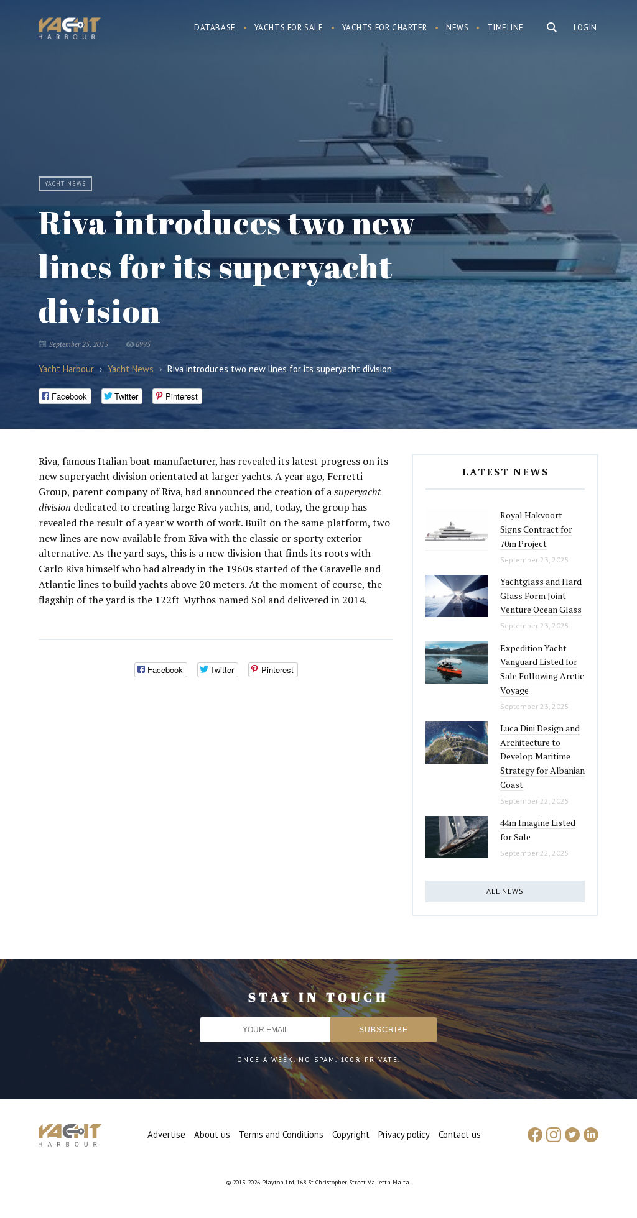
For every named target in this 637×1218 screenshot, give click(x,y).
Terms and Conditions (281, 1134)
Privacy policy (404, 1134)
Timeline (505, 27)
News (457, 27)
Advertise (166, 1134)
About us (212, 1134)
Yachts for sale (288, 27)
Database (215, 27)
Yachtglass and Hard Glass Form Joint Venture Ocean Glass (541, 595)
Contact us (460, 1134)
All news (505, 890)
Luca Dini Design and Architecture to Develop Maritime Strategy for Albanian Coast (542, 756)
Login (585, 27)
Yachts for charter (385, 27)
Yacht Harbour (70, 29)
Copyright (351, 1134)
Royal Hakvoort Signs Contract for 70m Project (536, 529)
